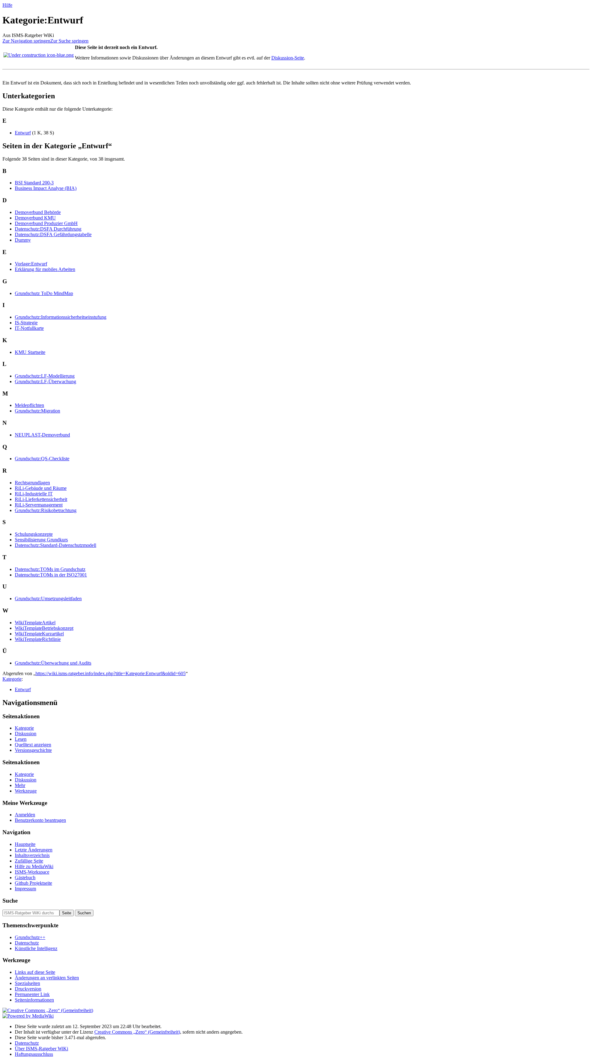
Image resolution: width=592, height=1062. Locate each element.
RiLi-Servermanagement (39, 504)
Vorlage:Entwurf (31, 263)
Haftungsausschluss (34, 1054)
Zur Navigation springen (26, 40)
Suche (10, 900)
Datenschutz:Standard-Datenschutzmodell (55, 545)
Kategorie (12, 679)
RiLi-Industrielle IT (34, 493)
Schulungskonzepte (34, 534)
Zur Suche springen (69, 40)
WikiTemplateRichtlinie (38, 639)
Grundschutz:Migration (37, 410)
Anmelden (25, 814)
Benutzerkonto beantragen (40, 820)
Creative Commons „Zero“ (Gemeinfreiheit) (137, 1032)
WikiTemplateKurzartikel (39, 633)
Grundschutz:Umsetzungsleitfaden (48, 598)
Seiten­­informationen (34, 1000)
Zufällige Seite (29, 860)
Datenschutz (27, 942)
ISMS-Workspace (32, 872)
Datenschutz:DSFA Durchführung (48, 229)
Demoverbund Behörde (38, 212)
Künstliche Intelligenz (36, 948)
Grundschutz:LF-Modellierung (45, 376)
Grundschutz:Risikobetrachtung (45, 510)
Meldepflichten (29, 405)
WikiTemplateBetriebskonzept (44, 628)
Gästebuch (25, 877)
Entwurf (23, 132)
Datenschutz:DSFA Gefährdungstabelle (53, 234)
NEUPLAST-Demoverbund (42, 434)
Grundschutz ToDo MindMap (44, 293)
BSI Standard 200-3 (34, 182)
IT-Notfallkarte (29, 328)
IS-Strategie (26, 322)
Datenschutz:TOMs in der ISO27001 (51, 574)
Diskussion (25, 733)
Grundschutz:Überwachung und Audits (53, 663)
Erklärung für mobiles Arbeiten (45, 269)
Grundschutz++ (30, 937)
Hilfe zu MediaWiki (34, 866)
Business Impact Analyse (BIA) (45, 188)
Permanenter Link (32, 994)
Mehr (20, 785)
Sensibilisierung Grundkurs (41, 539)
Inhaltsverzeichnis (32, 855)
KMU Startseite (30, 352)
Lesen (21, 739)
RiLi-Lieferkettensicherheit (41, 499)
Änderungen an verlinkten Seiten (47, 977)
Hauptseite (25, 844)
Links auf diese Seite (35, 972)
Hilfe (7, 5)
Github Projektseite (33, 883)
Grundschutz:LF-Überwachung (45, 381)
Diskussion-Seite (287, 57)
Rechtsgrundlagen (32, 482)
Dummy (23, 240)
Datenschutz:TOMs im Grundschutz (50, 569)
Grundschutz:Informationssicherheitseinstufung (60, 317)
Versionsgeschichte (33, 750)
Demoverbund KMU (35, 217)
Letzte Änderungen (33, 849)
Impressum (25, 888)
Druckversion (28, 988)
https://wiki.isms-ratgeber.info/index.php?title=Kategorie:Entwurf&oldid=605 (110, 673)
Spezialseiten (27, 983)
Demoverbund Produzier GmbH (46, 223)
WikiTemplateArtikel (35, 622)
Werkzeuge (26, 790)
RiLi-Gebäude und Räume (41, 488)
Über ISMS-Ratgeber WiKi (41, 1048)
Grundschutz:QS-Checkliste (42, 458)
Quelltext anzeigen (33, 744)
